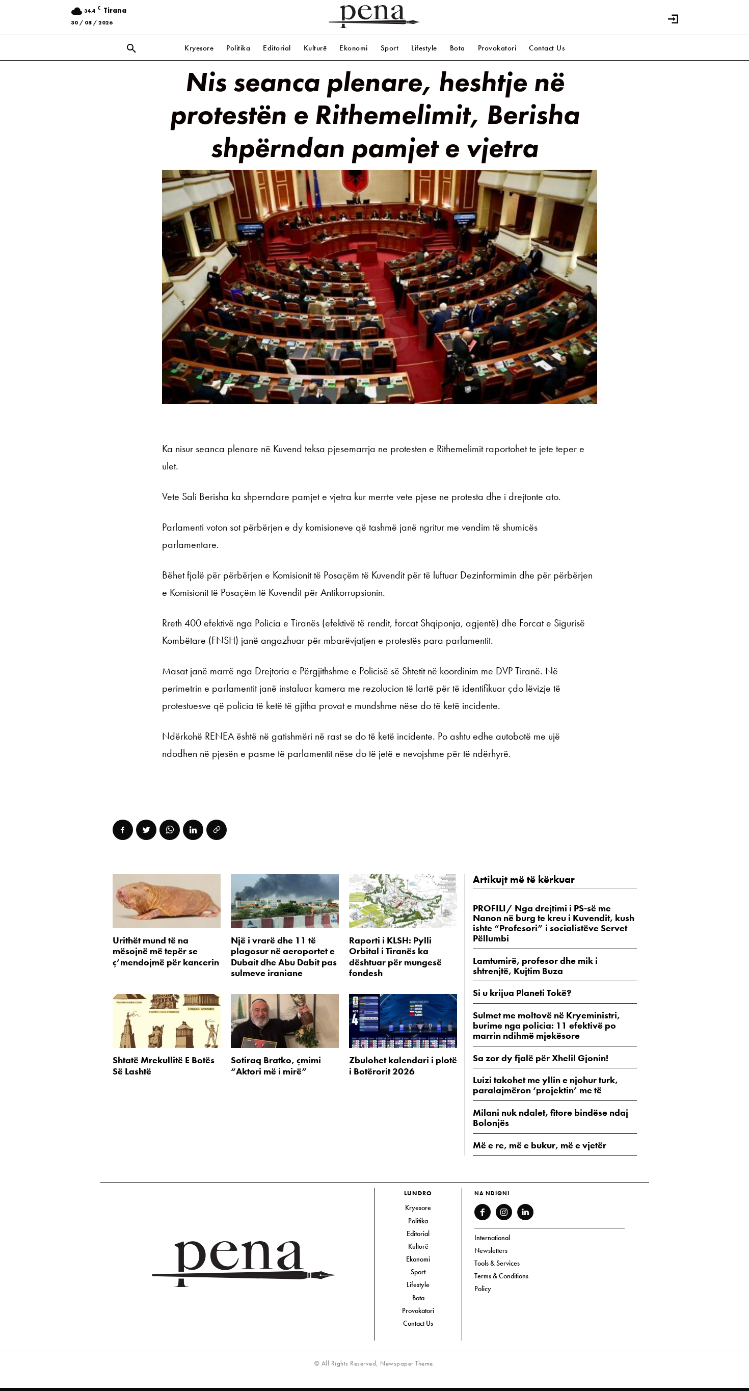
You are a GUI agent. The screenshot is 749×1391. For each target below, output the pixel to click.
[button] (131, 49)
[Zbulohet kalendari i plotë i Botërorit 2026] (403, 1021)
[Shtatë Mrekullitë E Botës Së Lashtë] (167, 1021)
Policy (482, 1288)
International (492, 1237)
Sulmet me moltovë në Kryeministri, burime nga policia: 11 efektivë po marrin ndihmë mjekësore (546, 1025)
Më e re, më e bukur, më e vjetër (539, 1145)
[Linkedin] (193, 830)
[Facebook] (123, 830)
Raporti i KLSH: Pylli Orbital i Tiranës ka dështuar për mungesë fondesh (395, 956)
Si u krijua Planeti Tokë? (522, 993)
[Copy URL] (216, 830)
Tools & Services (497, 1263)
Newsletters (490, 1250)
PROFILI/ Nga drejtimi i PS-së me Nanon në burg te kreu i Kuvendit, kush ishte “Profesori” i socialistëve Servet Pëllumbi (553, 923)
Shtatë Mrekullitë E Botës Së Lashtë (164, 1065)
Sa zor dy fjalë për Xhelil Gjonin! (540, 1058)
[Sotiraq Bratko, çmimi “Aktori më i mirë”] (285, 1021)
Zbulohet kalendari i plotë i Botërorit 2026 (403, 1065)
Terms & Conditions (501, 1275)
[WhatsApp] (169, 830)
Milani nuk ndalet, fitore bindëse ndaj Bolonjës (550, 1117)
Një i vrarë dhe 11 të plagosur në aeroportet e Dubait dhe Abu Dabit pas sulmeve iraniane (284, 956)
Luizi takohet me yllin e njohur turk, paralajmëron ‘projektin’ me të (545, 1085)
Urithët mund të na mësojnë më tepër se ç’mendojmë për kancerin (166, 951)
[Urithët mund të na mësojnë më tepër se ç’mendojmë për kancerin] (167, 901)
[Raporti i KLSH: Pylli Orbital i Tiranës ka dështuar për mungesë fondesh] (403, 901)
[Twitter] (146, 830)
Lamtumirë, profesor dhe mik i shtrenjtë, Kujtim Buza (535, 966)
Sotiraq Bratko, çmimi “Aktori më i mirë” (276, 1065)
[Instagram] (504, 1212)
